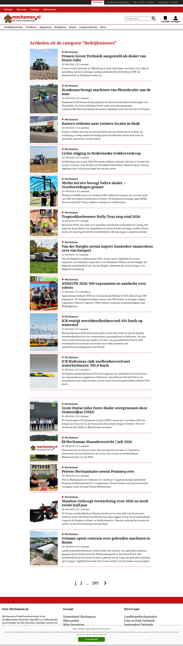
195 (95, 583)
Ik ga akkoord (91, 639)
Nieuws (8, 9)
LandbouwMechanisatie (118, 2)
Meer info (102, 634)
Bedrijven (60, 27)
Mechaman (98, 2)
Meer (103, 27)
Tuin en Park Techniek (143, 2)
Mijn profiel (71, 620)
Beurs (72, 27)
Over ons (21, 9)
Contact (35, 9)
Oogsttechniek (88, 27)
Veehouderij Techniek (168, 2)
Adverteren (49, 9)
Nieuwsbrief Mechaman (79, 616)
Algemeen (45, 27)
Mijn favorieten (73, 624)
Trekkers (31, 27)
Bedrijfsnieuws (14, 27)
